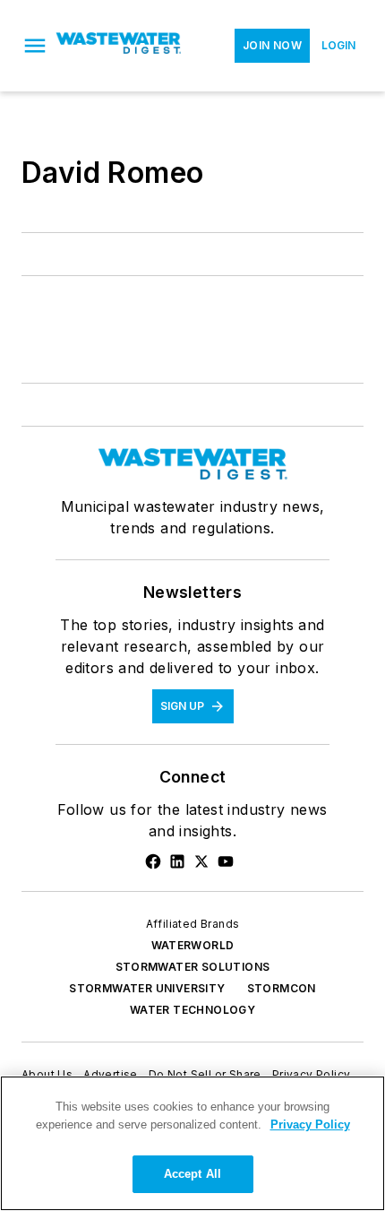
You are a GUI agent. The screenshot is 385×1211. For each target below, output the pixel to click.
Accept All (192, 1174)
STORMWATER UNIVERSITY (147, 988)
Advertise (110, 1074)
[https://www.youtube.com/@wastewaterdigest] (226, 861)
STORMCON (281, 988)
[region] (192, 1143)
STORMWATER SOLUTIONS (193, 966)
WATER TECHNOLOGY (192, 1009)
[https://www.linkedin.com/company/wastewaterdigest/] (177, 861)
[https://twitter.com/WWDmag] (201, 861)
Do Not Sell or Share (205, 1074)
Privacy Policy (311, 1074)
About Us (47, 1074)
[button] (34, 45)
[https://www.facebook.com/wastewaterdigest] (153, 861)
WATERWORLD (193, 945)
